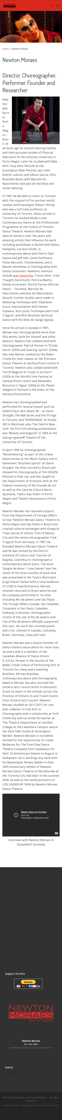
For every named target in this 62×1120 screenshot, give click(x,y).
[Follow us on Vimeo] (29, 1114)
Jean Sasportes (23, 275)
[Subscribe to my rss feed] (43, 1114)
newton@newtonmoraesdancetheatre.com (31, 1047)
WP (18, 1105)
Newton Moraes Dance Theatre (29, 1097)
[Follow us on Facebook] (20, 1114)
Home (5, 48)
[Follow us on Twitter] (38, 1114)
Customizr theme (49, 1105)
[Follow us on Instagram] (33, 1114)
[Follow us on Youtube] (24, 1114)
